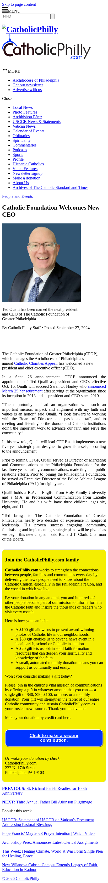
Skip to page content (19, 4)
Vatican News (24, 126)
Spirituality (22, 140)
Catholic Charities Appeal (35, 363)
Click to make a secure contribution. (54, 738)
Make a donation (26, 178)
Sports (18, 154)
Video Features (25, 168)
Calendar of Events (28, 131)
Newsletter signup (27, 173)
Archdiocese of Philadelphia (36, 80)
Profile (18, 159)
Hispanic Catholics (28, 164)
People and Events (17, 196)
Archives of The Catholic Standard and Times (50, 187)
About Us (21, 183)
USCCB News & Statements (37, 121)
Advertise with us (27, 89)
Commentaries (24, 145)
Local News (23, 107)
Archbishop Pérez (27, 117)
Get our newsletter (28, 85)
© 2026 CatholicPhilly (20, 878)
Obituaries (21, 135)
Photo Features (25, 112)
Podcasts (20, 150)
